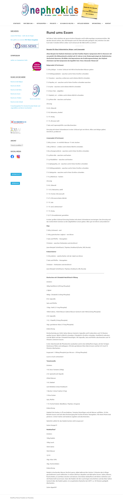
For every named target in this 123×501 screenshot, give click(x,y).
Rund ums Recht (15, 85)
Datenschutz (16, 174)
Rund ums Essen (15, 94)
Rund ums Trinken (16, 98)
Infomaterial (96, 23)
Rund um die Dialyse (17, 81)
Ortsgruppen (41, 23)
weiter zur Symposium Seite (19, 60)
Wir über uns (28, 23)
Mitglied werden (83, 23)
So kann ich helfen (66, 23)
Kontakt (108, 23)
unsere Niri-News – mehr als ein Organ (22, 35)
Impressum (15, 183)
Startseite (16, 23)
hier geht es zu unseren (24, 40)
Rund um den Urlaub (17, 102)
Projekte (53, 23)
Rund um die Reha (16, 90)
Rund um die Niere (35, 99)
